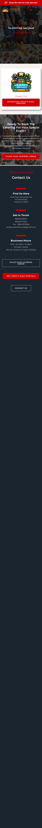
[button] (31, 10)
